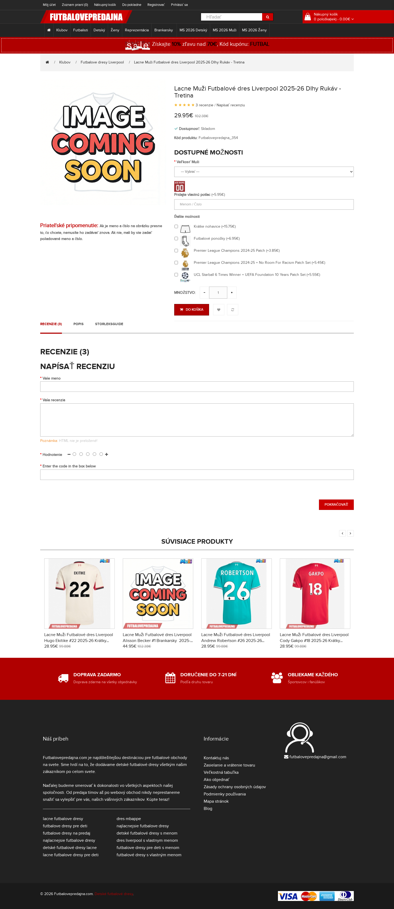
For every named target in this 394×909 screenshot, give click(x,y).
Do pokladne (131, 5)
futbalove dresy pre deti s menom (148, 847)
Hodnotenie (52, 454)
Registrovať (156, 5)
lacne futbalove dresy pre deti (71, 855)
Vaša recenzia (54, 400)
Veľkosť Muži (188, 162)
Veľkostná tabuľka (221, 772)
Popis (78, 324)
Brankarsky (164, 30)
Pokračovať (336, 504)
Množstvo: (185, 292)
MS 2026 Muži (224, 30)
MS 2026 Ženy (254, 30)
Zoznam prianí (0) (75, 5)
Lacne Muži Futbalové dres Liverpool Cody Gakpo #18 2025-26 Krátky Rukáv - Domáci (314, 640)
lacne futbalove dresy (63, 818)
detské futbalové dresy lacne (70, 847)
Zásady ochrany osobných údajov (235, 787)
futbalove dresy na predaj (66, 833)
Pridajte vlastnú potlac (192, 194)
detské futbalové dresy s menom (147, 833)
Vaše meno (52, 378)
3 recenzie (204, 105)
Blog (208, 808)
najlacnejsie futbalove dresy (69, 840)
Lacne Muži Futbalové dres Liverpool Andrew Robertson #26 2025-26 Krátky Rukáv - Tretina (235, 640)
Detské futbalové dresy (114, 894)
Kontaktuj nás (216, 758)
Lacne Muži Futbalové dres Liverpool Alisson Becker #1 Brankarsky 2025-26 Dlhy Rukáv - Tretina (157, 640)
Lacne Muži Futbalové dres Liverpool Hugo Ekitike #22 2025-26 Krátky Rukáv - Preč (78, 640)
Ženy (115, 30)
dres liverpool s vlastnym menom (147, 840)
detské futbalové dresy (137, 764)
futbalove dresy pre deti (65, 826)
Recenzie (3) (51, 324)
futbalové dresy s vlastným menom (149, 855)
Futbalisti (80, 30)
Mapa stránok (216, 801)
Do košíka (194, 309)
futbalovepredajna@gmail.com (317, 757)
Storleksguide (109, 324)
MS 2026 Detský (193, 30)
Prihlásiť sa (179, 5)
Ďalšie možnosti (187, 216)
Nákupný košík (105, 5)
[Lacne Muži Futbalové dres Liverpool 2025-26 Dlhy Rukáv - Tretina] (103, 141)
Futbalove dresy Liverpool (102, 62)
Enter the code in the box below (69, 466)
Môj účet (49, 5)
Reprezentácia (137, 30)
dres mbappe (129, 818)
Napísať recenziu (231, 105)
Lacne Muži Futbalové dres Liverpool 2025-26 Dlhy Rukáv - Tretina (189, 62)
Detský (99, 30)
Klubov (62, 30)
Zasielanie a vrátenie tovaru (229, 765)
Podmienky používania (225, 794)
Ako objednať (216, 779)
